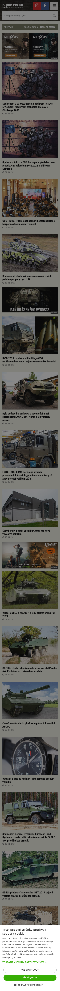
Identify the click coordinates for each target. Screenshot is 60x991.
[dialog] (30, 958)
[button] (30, 962)
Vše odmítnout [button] (30, 969)
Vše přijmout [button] (30, 977)
